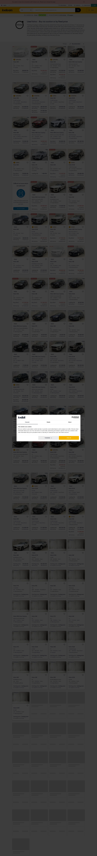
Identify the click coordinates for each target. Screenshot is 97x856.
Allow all (69, 437)
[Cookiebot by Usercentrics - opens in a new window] (72, 417)
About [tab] (69, 422)
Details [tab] (48, 422)
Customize (47, 437)
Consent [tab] (27, 422)
